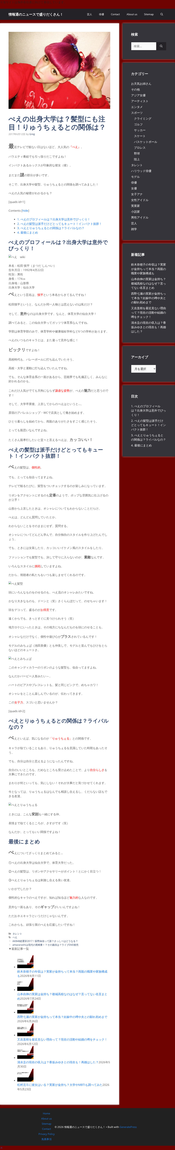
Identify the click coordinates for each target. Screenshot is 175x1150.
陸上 (137, 159)
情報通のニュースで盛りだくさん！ (36, 14)
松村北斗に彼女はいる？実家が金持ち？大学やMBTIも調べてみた (60, 1085)
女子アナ (137, 194)
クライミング (142, 118)
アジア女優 (138, 95)
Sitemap (149, 14)
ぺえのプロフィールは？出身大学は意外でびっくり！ (53, 219)
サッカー (140, 130)
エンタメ (137, 107)
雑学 (134, 229)
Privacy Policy (46, 1134)
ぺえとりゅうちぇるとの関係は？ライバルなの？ (50, 228)
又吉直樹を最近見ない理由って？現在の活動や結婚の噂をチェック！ (62, 1039)
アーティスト (140, 101)
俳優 (101, 14)
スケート (140, 136)
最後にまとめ (27, 232)
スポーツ (137, 113)
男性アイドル (140, 217)
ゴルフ (138, 124)
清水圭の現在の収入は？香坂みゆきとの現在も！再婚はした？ (58, 1062)
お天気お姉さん (141, 84)
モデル (135, 177)
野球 (137, 153)
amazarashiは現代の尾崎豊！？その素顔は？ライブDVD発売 (45, 944)
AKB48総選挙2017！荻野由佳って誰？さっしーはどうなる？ (45, 941)
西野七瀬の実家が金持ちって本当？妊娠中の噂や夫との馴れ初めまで (62, 1017)
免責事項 (46, 1139)
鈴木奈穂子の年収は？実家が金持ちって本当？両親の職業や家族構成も (148, 268)
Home (46, 1113)
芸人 (89, 14)
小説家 (135, 212)
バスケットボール (145, 142)
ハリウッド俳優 (141, 171)
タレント (17, 933)
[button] (161, 14)
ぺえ (14, 937)
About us (132, 14)
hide (25, 211)
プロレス (140, 148)
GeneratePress (128, 1127)
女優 (134, 188)
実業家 (135, 206)
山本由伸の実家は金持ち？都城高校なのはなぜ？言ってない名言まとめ (148, 283)
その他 (135, 89)
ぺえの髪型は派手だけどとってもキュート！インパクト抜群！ (59, 224)
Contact (115, 14)
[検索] (161, 46)
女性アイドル (140, 200)
